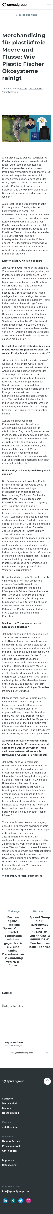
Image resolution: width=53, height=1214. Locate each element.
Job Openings (10, 1127)
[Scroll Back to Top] (47, 1081)
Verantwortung (10, 92)
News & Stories (11, 1141)
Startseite (8, 1098)
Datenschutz (9, 1165)
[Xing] (13, 1201)
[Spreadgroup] (14, 5)
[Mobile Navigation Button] (49, 5)
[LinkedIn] (5, 1201)
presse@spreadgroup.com (21, 1053)
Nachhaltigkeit (10, 1112)
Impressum (8, 1160)
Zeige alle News (28, 14)
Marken (23, 88)
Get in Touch (9, 1150)
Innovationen (35, 88)
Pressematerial (11, 1146)
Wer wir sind (9, 1103)
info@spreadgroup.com (16, 1191)
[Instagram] (28, 1201)
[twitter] (21, 1201)
